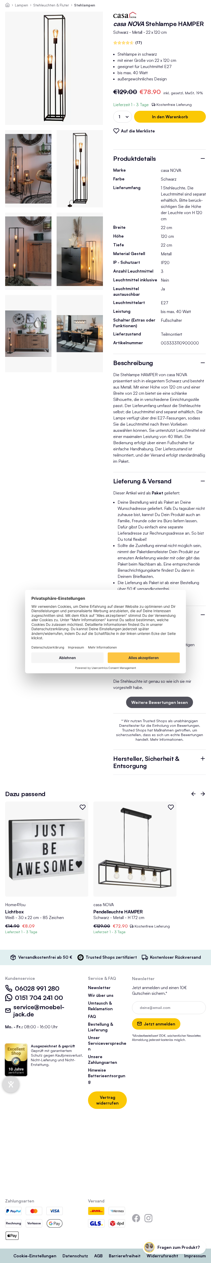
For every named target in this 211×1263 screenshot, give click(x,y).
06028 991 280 (37, 988)
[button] (193, 794)
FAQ (92, 1016)
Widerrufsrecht (162, 1255)
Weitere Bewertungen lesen (159, 702)
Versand (96, 1200)
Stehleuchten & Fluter (51, 5)
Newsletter (99, 987)
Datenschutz (75, 1255)
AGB (98, 1255)
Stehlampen (84, 5)
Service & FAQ (102, 978)
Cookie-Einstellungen (34, 1255)
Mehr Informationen (166, 739)
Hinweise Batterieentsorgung (106, 1075)
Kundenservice (20, 978)
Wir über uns (100, 995)
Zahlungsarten (19, 1200)
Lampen (21, 5)
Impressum (195, 1255)
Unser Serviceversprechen (107, 1043)
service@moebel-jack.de (38, 1010)
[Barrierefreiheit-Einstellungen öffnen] (11, 1084)
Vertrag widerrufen (107, 1100)
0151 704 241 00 (39, 997)
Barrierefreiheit (124, 1255)
